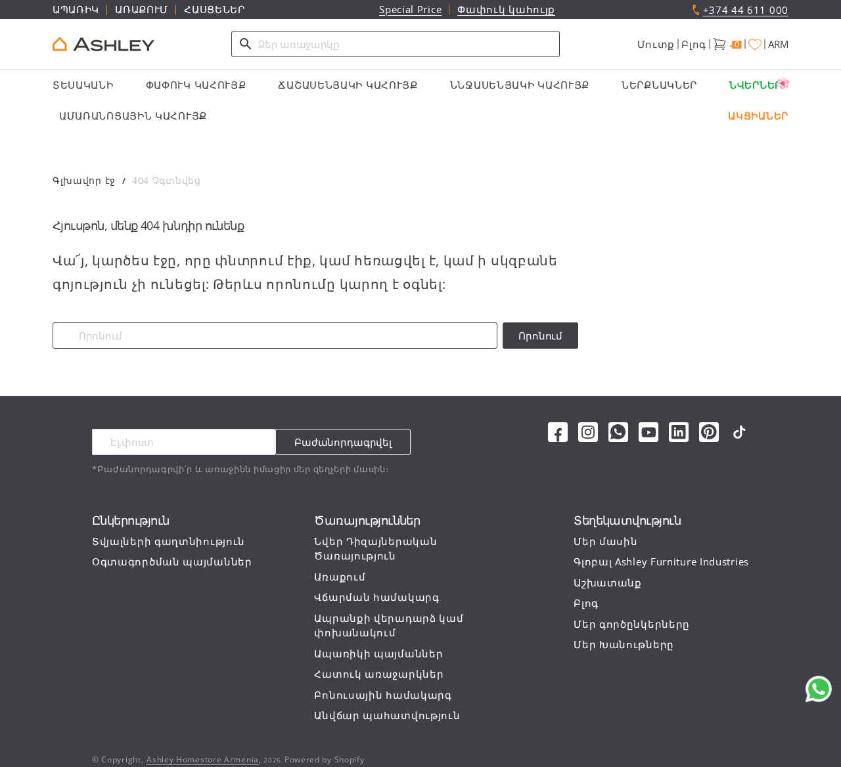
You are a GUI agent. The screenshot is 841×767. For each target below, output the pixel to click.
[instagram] (588, 432)
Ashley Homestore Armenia (203, 759)
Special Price (410, 9)
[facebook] (558, 432)
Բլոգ (693, 44)
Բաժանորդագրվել (343, 442)
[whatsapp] (618, 432)
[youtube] (648, 432)
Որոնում (540, 335)
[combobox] (395, 44)
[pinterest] (709, 432)
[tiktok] (739, 432)
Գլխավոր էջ (84, 180)
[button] (656, 44)
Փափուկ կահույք (506, 9)
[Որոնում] (245, 44)
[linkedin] (679, 432)
